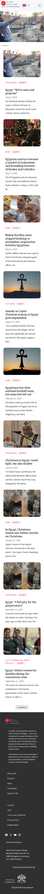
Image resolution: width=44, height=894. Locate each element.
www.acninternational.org (24, 867)
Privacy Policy (13, 820)
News (9, 783)
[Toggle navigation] (39, 5)
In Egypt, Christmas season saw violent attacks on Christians (21, 533)
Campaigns (12, 788)
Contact (10, 805)
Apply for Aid (12, 793)
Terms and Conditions (16, 815)
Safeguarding (12, 825)
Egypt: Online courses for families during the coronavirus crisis (20, 674)
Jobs (9, 810)
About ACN (11, 773)
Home (5, 45)
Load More (22, 707)
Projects (10, 778)
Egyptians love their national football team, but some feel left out (19, 391)
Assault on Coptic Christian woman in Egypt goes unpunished (21, 314)
